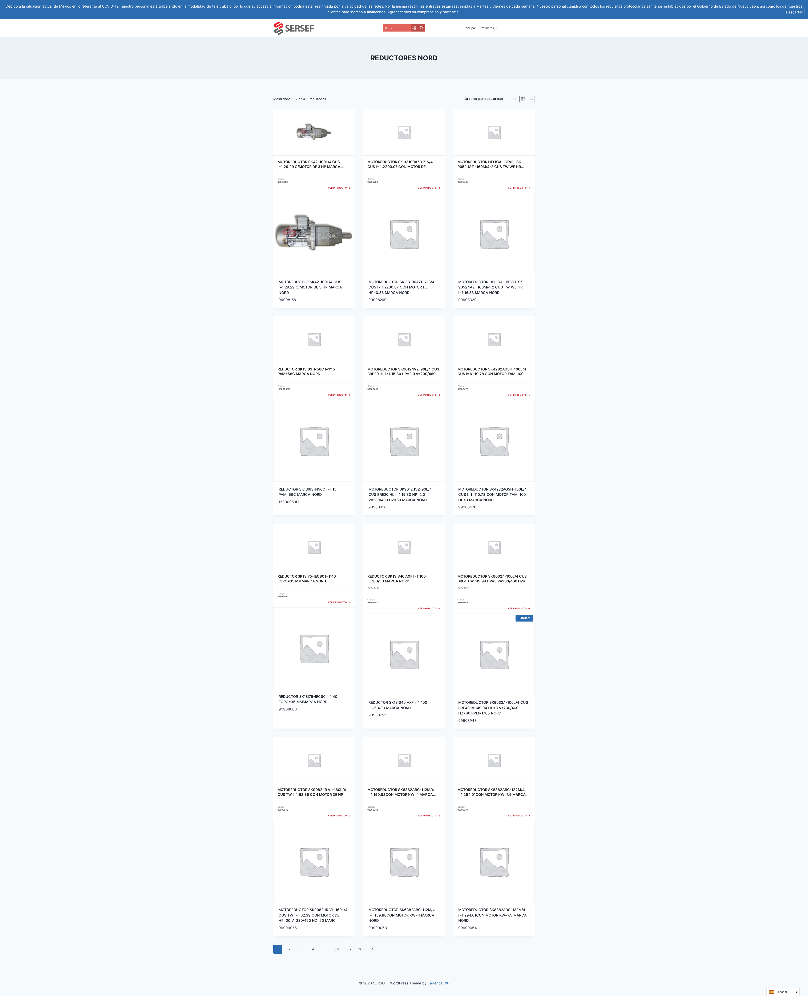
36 (360, 949)
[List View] (531, 99)
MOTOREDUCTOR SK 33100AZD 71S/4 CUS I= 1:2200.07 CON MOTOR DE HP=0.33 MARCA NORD (401, 287)
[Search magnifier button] (421, 28)
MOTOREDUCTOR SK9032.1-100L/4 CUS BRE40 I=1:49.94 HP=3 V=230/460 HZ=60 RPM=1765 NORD (493, 707)
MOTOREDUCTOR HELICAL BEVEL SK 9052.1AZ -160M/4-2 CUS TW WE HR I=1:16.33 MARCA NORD (490, 287)
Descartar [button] (794, 12)
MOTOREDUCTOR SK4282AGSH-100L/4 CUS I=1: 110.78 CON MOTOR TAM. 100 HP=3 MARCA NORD (492, 494)
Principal (470, 28)
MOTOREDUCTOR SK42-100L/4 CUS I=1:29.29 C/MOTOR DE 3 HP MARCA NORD (310, 287)
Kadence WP (438, 983)
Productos (487, 28)
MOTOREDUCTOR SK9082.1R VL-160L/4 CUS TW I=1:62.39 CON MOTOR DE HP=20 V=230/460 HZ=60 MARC (313, 915)
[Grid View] (522, 99)
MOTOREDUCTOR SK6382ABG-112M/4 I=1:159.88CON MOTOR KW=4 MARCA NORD (401, 915)
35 (348, 949)
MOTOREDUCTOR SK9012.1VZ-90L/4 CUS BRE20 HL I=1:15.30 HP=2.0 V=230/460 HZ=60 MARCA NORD (400, 494)
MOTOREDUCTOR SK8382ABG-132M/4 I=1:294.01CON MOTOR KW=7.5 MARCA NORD (492, 915)
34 (336, 949)
